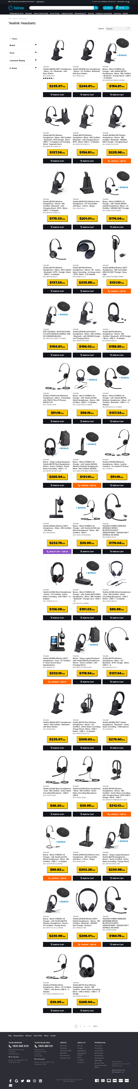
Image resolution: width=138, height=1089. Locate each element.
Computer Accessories (104, 13)
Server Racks (55, 13)
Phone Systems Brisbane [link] (81, 1054)
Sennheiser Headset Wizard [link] (101, 1066)
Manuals (28, 1036)
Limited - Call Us (118, 161)
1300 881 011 (45, 1046)
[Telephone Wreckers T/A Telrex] (16, 7)
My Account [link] (63, 1046)
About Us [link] (80, 1046)
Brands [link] (79, 1057)
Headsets (28, 13)
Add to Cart (58, 95)
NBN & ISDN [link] (98, 1060)
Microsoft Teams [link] (99, 1063)
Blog (10, 1036)
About (46, 1036)
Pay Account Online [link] (66, 1051)
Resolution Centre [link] (65, 1058)
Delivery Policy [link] (99, 1053)
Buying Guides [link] (81, 1051)
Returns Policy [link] (99, 1056)
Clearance (117, 13)
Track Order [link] (63, 1048)
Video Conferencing (41, 13)
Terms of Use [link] (98, 1046)
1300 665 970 (20, 1046)
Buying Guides (19, 1036)
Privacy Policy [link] (99, 1048)
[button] (118, 29)
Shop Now (40, 1)
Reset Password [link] (64, 1056)
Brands (125, 13)
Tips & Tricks (38, 1036)
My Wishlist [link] (63, 1053)
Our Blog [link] (80, 1048)
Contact (53, 1036)
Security (91, 13)
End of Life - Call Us (58, 551)
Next (95, 1026)
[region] (23, 532)
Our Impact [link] (80, 1060)
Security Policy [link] (99, 1051)
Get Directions (14, 1057)
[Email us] (11, 1085)
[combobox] (61, 8)
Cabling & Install (67, 13)
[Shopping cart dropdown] (127, 8)
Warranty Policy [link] (99, 1058)
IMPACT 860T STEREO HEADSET (16, 1080)
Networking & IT (80, 13)
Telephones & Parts (16, 13)
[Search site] (96, 8)
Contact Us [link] (80, 1062)
